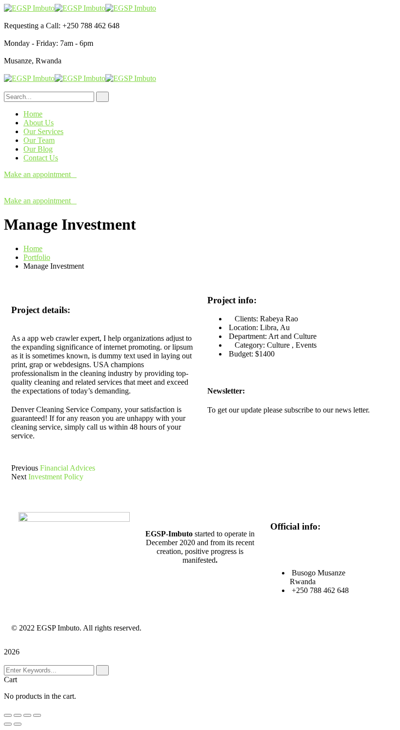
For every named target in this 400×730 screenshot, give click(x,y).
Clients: (246, 319)
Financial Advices (67, 468)
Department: (248, 336)
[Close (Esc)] (8, 715)
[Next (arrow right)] (17, 724)
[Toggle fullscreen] (27, 715)
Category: (250, 345)
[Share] (17, 715)
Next (18, 477)
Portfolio (36, 257)
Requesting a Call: (32, 25)
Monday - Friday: (31, 43)
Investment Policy (55, 477)
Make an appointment (37, 174)
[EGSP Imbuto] (29, 8)
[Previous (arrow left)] (8, 724)
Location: (243, 327)
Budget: (241, 354)
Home (32, 248)
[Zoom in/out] (37, 715)
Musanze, (19, 61)
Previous (24, 468)
